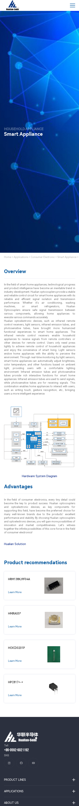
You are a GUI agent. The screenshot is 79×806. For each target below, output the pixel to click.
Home (7, 257)
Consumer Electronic (43, 257)
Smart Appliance (66, 257)
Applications (21, 257)
